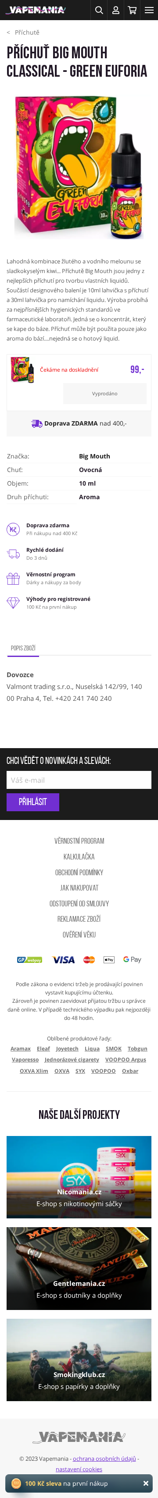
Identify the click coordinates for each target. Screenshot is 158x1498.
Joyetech (67, 1048)
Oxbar (130, 1071)
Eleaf (43, 1048)
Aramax (21, 1048)
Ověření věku (79, 936)
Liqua (92, 1048)
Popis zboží (23, 648)
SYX (80, 1071)
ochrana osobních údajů (104, 1459)
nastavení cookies (79, 1469)
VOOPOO (103, 1071)
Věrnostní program (79, 842)
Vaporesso (25, 1059)
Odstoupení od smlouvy (79, 905)
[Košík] (132, 10)
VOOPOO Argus (125, 1059)
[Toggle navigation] (149, 10)
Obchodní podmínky (79, 873)
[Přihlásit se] (115, 10)
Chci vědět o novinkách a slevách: (59, 762)
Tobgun (137, 1048)
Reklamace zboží (79, 920)
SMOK (114, 1048)
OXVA (61, 1071)
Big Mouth (94, 456)
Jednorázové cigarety (72, 1059)
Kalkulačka (79, 858)
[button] (98, 10)
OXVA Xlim (34, 1071)
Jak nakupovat (79, 889)
